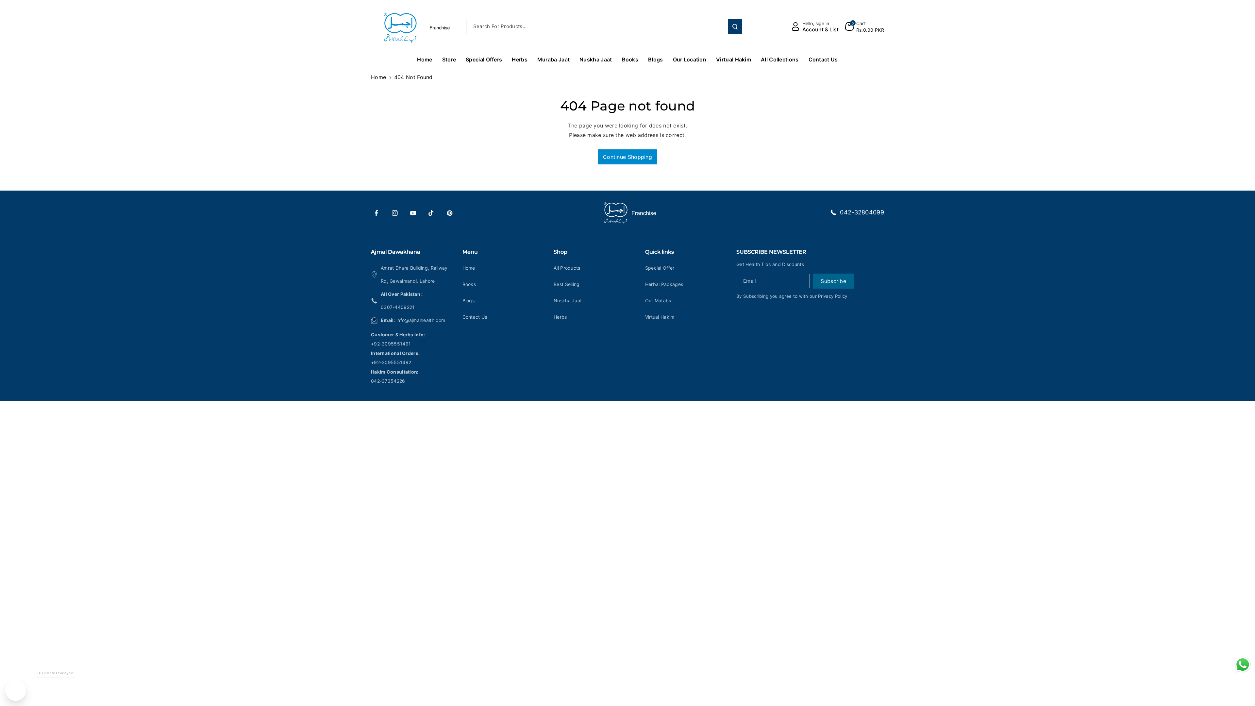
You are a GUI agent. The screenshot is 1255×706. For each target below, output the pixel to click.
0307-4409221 (398, 307)
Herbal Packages (664, 284)
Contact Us (474, 317)
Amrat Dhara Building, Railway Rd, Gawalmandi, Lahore (414, 274)
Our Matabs (658, 300)
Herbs (560, 317)
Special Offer (660, 268)
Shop (560, 252)
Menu (470, 252)
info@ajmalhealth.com (420, 320)
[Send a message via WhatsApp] (1243, 665)
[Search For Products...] (735, 26)
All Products (567, 268)
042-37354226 (388, 381)
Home (378, 77)
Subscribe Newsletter (771, 252)
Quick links (659, 252)
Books (469, 284)
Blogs (468, 300)
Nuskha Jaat (568, 300)
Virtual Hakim (660, 317)
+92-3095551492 (391, 362)
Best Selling (567, 284)
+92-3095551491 (391, 343)
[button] (864, 26)
